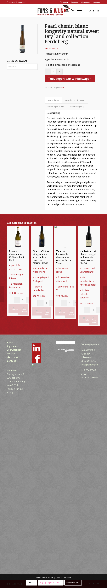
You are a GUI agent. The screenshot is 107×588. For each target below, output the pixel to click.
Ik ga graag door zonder (50, 582)
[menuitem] (63, 2)
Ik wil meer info (73, 582)
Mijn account (85, 2)
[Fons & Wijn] (53, 10)
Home (10, 342)
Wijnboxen (64, 2)
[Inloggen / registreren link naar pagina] (66, 10)
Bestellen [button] (15, 310)
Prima (31, 582)
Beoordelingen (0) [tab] (77, 106)
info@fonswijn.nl (89, 364)
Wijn (62, 88)
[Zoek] (71, 10)
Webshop (74, 2)
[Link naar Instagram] (89, 10)
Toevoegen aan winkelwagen (70, 78)
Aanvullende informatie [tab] (74, 100)
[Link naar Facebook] (94, 10)
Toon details (24, 311)
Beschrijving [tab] (53, 100)
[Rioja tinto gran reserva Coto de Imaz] (105, 294)
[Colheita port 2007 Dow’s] (2, 294)
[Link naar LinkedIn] (98, 10)
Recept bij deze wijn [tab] (56, 106)
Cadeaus (96, 2)
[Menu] (78, 10)
